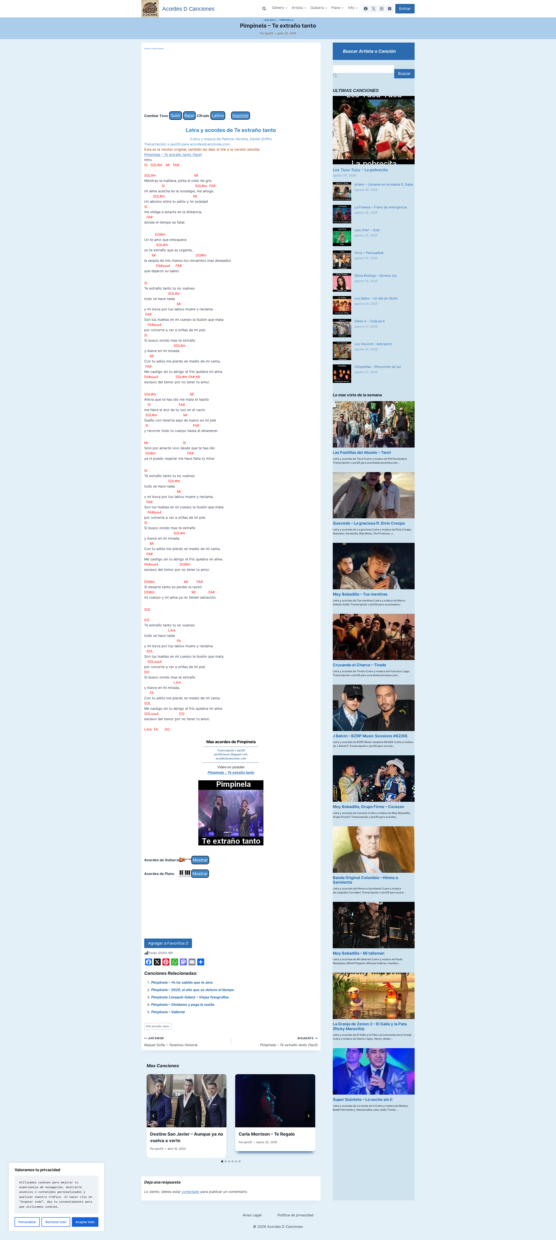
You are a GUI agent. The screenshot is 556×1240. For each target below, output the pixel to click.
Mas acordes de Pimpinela (231, 741)
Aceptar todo (85, 1222)
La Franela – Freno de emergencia (380, 207)
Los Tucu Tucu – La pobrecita (360, 170)
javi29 (269, 33)
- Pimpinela (285, 19)
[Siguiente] (308, 1116)
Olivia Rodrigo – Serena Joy (375, 275)
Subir (175, 115)
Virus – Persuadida (368, 253)
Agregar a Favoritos (168, 943)
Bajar (189, 115)
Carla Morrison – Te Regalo (267, 1134)
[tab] (222, 1161)
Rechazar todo (55, 1222)
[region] (56, 1197)
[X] (373, 8)
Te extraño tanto (157, 1026)
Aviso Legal (252, 1215)
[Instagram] (381, 8)
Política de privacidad (295, 1215)
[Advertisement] (231, 81)
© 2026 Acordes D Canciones (278, 1226)
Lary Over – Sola (366, 230)
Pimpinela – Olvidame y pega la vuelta (182, 1004)
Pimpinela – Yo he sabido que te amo (182, 982)
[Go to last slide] (153, 1116)
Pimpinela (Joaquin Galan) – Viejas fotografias (190, 997)
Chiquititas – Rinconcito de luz (377, 367)
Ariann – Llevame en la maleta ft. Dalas (383, 184)
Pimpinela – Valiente (168, 1012)
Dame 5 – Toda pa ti (369, 321)
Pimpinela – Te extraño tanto (231, 772)
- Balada (269, 19)
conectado (190, 1191)
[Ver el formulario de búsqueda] (264, 9)
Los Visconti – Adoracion (373, 344)
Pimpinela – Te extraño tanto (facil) (173, 154)
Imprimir (240, 115)
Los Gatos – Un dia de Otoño (376, 298)
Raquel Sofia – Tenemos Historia (170, 1042)
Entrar (405, 8)
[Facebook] (365, 8)
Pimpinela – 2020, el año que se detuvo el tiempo (192, 990)
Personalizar (27, 1222)
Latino (218, 115)
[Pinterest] (389, 8)
